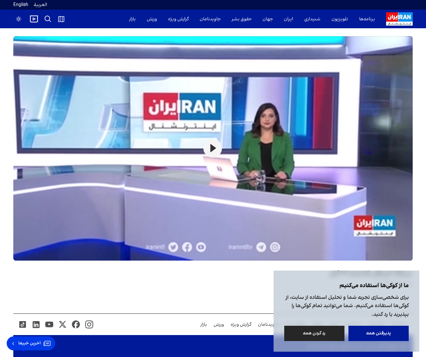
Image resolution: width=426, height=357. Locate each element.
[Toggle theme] (18, 19)
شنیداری (312, 19)
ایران (288, 19)
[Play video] (34, 19)
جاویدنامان (210, 19)
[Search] (48, 19)
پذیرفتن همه (378, 333)
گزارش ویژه (178, 19)
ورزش (152, 19)
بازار (132, 19)
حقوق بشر (242, 19)
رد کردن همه (314, 333)
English (20, 4)
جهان (268, 19)
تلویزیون (339, 19)
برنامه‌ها (367, 19)
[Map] (61, 19)
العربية (40, 4)
